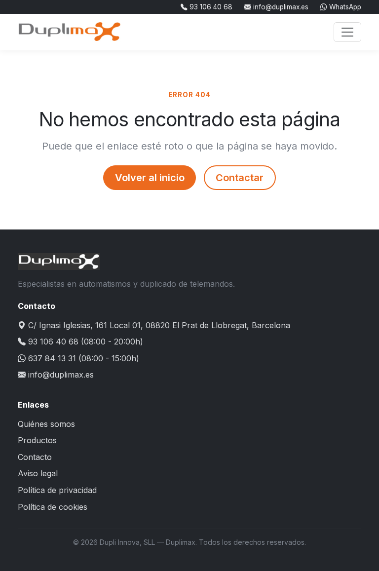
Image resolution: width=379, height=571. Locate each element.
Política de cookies (52, 507)
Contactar (240, 178)
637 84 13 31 (52, 358)
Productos (37, 440)
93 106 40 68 (210, 7)
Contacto (35, 457)
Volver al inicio (150, 178)
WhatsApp (344, 7)
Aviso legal (38, 473)
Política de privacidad (57, 490)
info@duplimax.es (279, 7)
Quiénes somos (46, 424)
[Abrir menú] (347, 32)
